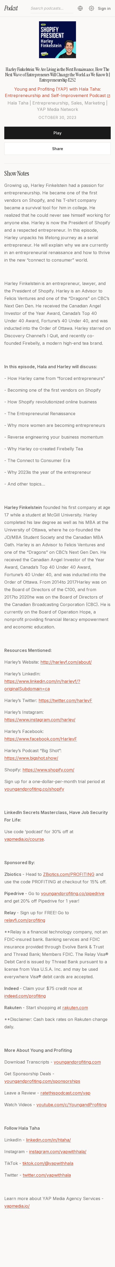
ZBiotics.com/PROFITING (68, 874)
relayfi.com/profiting (24, 920)
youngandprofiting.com (77, 1062)
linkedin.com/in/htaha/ (48, 1139)
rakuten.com (75, 1007)
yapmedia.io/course (24, 839)
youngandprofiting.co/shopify (34, 789)
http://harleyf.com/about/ (66, 662)
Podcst (11, 8)
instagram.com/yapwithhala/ (57, 1151)
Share (57, 148)
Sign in (104, 8)
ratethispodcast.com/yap (65, 1093)
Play (57, 133)
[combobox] (51, 8)
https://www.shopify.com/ (48, 769)
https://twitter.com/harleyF (65, 700)
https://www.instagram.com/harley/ (39, 719)
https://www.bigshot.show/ (31, 758)
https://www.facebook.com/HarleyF (40, 738)
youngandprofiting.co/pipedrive (72, 893)
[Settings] (91, 8)
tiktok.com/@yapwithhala (47, 1163)
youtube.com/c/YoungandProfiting (71, 1104)
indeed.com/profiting (25, 996)
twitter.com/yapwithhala (47, 1175)
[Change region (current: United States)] (80, 8)
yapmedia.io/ (17, 1206)
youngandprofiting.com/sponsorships (42, 1081)
